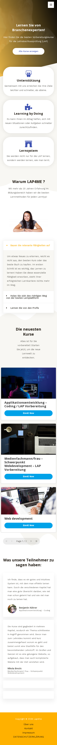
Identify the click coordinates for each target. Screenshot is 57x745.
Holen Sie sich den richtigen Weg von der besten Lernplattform (26, 296)
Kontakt (28, 728)
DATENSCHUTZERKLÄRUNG (28, 736)
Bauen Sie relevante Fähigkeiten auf (30, 245)
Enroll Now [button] (28, 413)
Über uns (28, 724)
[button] (28, 245)
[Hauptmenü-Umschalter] (51, 5)
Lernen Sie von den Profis (24, 308)
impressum (28, 732)
